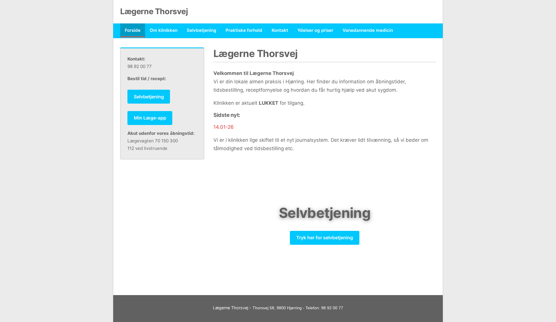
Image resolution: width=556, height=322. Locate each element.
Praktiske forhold (244, 30)
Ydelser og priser (315, 30)
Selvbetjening (201, 30)
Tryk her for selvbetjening (324, 237)
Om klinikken (164, 30)
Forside (132, 30)
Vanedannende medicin (368, 30)
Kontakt (280, 30)
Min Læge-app (150, 118)
